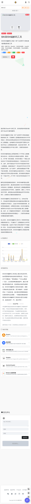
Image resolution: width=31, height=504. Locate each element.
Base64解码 (25, 48)
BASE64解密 (16, 48)
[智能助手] (27, 500)
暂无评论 (6, 412)
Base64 (13, 46)
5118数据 (7, 279)
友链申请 (6, 490)
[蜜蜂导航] (15, 2)
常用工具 (4, 33)
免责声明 (12, 490)
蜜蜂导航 (20, 500)
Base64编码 (8, 48)
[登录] (26, 2)
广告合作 (18, 490)
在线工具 (9, 33)
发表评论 (25, 437)
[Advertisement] (15, 76)
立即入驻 (26, 7)
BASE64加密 (19, 46)
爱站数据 (14, 279)
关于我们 (24, 490)
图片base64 (4, 49)
